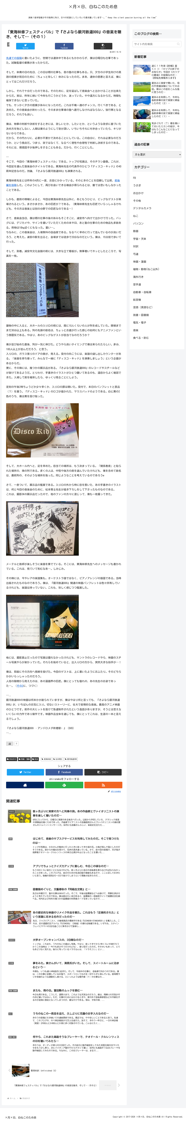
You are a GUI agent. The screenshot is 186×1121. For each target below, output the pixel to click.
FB (134, 178)
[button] (103, 46)
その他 (137, 200)
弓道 (135, 254)
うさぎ (137, 185)
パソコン (138, 223)
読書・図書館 (141, 315)
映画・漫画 (25, 759)
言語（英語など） (143, 307)
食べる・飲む (141, 337)
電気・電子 (139, 322)
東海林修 (47, 759)
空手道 (137, 284)
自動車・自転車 (142, 292)
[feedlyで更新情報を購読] (64, 785)
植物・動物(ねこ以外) (146, 269)
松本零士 (59, 759)
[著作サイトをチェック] (25, 785)
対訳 (135, 246)
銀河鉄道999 (72, 759)
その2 (20, 685)
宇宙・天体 (139, 238)
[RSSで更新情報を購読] (103, 785)
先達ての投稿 (14, 58)
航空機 (137, 299)
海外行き (138, 277)
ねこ (135, 216)
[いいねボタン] (9, 743)
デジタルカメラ (142, 208)
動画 (135, 231)
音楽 (36, 759)
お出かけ (12, 759)
